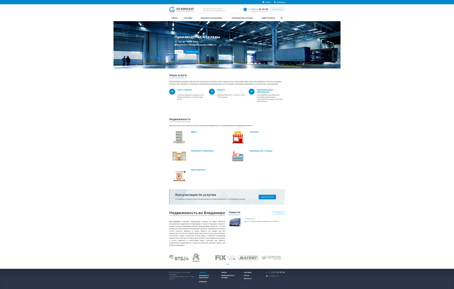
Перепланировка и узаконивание (265, 91)
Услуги (246, 275)
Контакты (247, 278)
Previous (7, 44)
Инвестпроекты (268, 18)
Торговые (188, 18)
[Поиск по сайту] (281, 18)
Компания (203, 281)
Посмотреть (181, 55)
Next (446, 44)
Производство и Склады (243, 18)
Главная (202, 272)
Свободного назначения (212, 18)
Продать (221, 90)
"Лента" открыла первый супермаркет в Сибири (261, 221)
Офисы (175, 18)
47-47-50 (258, 9)
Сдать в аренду (184, 90)
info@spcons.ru (274, 276)
